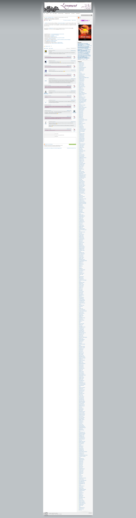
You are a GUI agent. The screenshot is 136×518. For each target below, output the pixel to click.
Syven (80, 457)
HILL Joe (80, 267)
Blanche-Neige (53, 41)
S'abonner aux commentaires (49, 144)
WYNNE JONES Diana (82, 503)
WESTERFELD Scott (82, 497)
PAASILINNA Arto (81, 385)
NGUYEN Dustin (81, 372)
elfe (85, 46)
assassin (85, 44)
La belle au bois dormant (52, 38)
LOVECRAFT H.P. (81, 328)
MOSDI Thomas (81, 364)
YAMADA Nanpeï (81, 504)
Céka (79, 132)
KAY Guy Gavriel (81, 291)
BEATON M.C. (81, 91)
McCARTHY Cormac (82, 347)
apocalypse (81, 44)
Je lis (50, 13)
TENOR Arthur (81, 464)
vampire (89, 55)
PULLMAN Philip (81, 403)
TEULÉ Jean (81, 465)
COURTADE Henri (81, 164)
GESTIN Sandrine (81, 234)
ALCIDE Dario (81, 66)
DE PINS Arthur (81, 180)
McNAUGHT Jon (81, 352)
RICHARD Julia (81, 408)
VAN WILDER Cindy (82, 482)
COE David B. (81, 149)
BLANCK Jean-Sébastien (82, 100)
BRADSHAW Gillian (82, 108)
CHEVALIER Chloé (81, 139)
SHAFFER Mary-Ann (82, 432)
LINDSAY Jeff (81, 324)
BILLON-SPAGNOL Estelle (83, 99)
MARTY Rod (81, 341)
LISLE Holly (80, 325)
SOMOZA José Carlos (82, 441)
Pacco (80, 386)
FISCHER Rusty (81, 219)
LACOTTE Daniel (81, 301)
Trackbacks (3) (68, 48)
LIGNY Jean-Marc (81, 323)
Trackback (51, 48)
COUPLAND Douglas (82, 163)
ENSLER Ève (81, 205)
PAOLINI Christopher (82, 387)
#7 (54, 78)
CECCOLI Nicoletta (81, 131)
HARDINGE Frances (82, 259)
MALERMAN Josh (81, 330)
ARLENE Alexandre (82, 76)
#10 (50, 95)
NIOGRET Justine (81, 377)
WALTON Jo (80, 491)
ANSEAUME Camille (82, 74)
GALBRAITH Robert (82, 228)
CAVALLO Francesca (82, 130)
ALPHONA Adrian (81, 69)
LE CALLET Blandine (82, 309)
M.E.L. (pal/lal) (55, 13)
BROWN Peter (81, 116)
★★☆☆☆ (84, 59)
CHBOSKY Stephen (82, 138)
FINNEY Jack (81, 218)
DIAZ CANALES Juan (82, 193)
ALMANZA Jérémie (81, 68)
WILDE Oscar (81, 498)
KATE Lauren (81, 289)
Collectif (80, 153)
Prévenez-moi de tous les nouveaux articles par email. (52, 146)
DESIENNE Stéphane (82, 189)
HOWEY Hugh (81, 274)
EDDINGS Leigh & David (82, 203)
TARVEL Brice (81, 463)
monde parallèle (87, 51)
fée (84, 48)
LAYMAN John (81, 308)
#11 (54, 100)
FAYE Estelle (81, 210)
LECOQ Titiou (81, 314)
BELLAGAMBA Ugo (82, 92)
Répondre (72, 50)
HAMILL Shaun (81, 258)
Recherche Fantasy (60, 13)
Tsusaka (80, 474)
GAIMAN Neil (81, 227)
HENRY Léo (80, 265)
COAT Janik (80, 148)
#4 (50, 65)
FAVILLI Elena (81, 209)
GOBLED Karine (81, 236)
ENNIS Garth (81, 204)
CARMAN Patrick (81, 126)
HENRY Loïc (81, 266)
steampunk (80, 54)
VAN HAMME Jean (81, 481)
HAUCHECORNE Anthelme (83, 260)
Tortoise (46, 52)
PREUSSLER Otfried (82, 401)
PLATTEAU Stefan (81, 396)
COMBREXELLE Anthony (82, 157)
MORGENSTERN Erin (82, 363)
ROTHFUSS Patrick (82, 417)
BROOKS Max (81, 114)
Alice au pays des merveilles (60, 37)
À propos (47, 13)
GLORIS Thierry (81, 235)
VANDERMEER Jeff (82, 483)
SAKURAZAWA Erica (82, 426)
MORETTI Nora (81, 362)
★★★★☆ (86, 58)
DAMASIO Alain (81, 173)
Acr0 (50, 20)
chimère (85, 45)
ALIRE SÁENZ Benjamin (82, 67)
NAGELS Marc (81, 369)
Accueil (44, 13)
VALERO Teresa (81, 479)
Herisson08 (74, 112)
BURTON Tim (81, 124)
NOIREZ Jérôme (81, 378)
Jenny (80, 281)
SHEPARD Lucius (81, 435)
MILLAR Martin (81, 354)
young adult (81, 57)
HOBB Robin (81, 268)
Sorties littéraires (81, 443)
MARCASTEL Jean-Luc (82, 332)
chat (83, 45)
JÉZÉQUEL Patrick (81, 282)
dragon (81, 46)
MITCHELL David (81, 355)
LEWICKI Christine (81, 320)
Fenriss (80, 213)
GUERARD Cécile (81, 252)
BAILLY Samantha (81, 85)
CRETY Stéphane (81, 165)
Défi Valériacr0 (78, 13)
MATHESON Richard (82, 344)
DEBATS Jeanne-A (81, 182)
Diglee (80, 194)
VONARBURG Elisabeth (82, 489)
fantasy (86, 47)
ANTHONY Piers (81, 75)
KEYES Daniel (81, 292)
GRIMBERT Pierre (81, 249)
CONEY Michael (81, 158)
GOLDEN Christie (81, 237)
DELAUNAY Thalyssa (82, 185)
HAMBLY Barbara (81, 257)
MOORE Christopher (82, 360)
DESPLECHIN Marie (82, 190)
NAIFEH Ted (80, 370)
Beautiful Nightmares (54, 36)
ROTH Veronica (81, 416)
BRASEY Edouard (81, 109)
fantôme (82, 48)
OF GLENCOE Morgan (82, 384)
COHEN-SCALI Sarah (82, 150)
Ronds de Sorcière (81, 412)
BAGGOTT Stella (81, 83)
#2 (50, 56)
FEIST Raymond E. (81, 212)
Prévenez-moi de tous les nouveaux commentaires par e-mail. (54, 145)
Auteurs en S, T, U (81, 82)
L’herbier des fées (59, 42)
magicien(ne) (82, 51)
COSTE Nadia (81, 162)
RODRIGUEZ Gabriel (82, 411)
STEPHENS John (81, 450)
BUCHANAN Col (81, 118)
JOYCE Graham (81, 285)
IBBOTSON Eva (81, 277)
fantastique (81, 47)
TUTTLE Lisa (81, 475)
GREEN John (81, 243)
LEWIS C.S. (80, 321)
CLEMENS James (81, 147)
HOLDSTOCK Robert (82, 269)
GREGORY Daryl (81, 245)
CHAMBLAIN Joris (81, 134)
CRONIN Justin (81, 166)
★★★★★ (80, 58)
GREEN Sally (81, 244)
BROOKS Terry (81, 115)
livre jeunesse (82, 51)
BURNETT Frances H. (82, 123)
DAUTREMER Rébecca (82, 177)
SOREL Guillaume (81, 442)
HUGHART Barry (81, 276)
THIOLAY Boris (81, 466)
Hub (79, 275)
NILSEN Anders (81, 376)
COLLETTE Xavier (81, 154)
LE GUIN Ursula (81, 312)
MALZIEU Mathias (81, 331)
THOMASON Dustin (82, 468)
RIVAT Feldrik (81, 410)
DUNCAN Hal (81, 197)
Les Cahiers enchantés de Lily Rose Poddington (63, 39)
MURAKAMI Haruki (81, 368)
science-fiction (80, 53)
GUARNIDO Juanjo (81, 250)
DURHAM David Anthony (82, 202)
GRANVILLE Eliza (81, 242)
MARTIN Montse (81, 340)
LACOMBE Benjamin (82, 300)
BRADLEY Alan (81, 106)
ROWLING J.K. (81, 420)
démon (83, 46)
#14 (50, 116)
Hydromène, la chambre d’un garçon (52, 40)
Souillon (80, 444)
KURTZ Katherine (81, 297)
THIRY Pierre (81, 467)
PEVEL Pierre (81, 394)
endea (46, 80)
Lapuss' (80, 304)
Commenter (74, 20)
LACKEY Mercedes (81, 299)
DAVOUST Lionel (81, 178)
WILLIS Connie (81, 499)
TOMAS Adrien (81, 473)
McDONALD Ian (81, 348)
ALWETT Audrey (81, 70)
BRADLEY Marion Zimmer (82, 107)
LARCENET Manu (81, 305)
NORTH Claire (81, 379)
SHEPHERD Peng (81, 436)
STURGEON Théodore (82, 456)
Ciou (79, 142)
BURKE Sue (80, 122)
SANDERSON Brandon (82, 427)
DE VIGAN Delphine (82, 181)
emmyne (45, 72)
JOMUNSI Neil (81, 283)
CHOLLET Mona (81, 141)
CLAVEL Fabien (81, 146)
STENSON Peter (81, 449)
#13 (50, 110)
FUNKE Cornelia (81, 225)
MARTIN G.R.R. (81, 338)
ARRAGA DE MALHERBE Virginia (84, 77)
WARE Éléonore (81, 492)
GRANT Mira (81, 241)
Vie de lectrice (81, 487)
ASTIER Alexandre (81, 78)
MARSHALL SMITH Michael (83, 337)
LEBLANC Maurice (81, 313)
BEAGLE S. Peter (81, 90)
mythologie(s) (80, 52)
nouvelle (86, 52)
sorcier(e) (86, 54)
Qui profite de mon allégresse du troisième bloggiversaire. (53, 148)
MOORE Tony (81, 361)
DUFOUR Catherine (82, 196)
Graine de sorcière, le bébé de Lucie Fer (57, 43)
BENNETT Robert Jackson (83, 93)
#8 (50, 85)
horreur (86, 48)
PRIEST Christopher (82, 402)
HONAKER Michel (81, 273)
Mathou (80, 345)
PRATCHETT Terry (81, 400)
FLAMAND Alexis (81, 220)
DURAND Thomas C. (82, 201)
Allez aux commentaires (68, 20)
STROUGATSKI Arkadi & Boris (83, 455)
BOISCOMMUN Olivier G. (82, 101)
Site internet (56, 136)
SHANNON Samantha (82, 433)
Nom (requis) (56, 133)
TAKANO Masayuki (81, 459)
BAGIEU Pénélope (81, 84)
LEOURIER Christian (82, 317)
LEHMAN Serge (81, 315)
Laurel (80, 307)
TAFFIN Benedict (81, 458)
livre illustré (88, 49)
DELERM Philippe (81, 186)
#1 (54, 50)
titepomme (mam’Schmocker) (47, 93)
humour (80, 49)
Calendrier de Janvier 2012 (71, 148)
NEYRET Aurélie (81, 371)
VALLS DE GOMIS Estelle (82, 480)
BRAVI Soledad (81, 110)
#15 (54, 121)
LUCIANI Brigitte (81, 329)
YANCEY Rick (81, 505)
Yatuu (80, 506)
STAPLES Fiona (81, 448)
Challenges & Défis (67, 13)
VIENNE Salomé (81, 488)
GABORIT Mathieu (81, 226)
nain (84, 52)
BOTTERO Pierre (81, 102)
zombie (85, 57)
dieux (89, 45)
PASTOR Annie (81, 388)
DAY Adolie (80, 179)
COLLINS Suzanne (81, 155)
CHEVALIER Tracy (81, 140)
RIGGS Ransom (81, 409)
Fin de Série (72, 13)
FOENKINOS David (81, 221)
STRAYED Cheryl (81, 452)
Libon (80, 322)
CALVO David (81, 125)
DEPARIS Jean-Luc (82, 188)
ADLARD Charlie (81, 63)
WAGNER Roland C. (82, 490)
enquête (87, 46)
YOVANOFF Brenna (82, 507)
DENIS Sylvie (81, 187)
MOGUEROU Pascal (82, 356)
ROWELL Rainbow (81, 419)
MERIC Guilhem (81, 353)
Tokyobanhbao (81, 471)
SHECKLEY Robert (81, 434)
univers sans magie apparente (84, 55)
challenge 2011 (51, 28)
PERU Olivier (81, 392)
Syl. (45, 102)
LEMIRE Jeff (80, 316)
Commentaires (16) (73, 48)
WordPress (45, 513)
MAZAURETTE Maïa (82, 346)
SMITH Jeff (80, 440)
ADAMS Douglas (81, 62)
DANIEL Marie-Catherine (82, 174)
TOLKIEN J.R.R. (81, 472)
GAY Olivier (80, 233)
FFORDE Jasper (81, 217)
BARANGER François (82, 86)
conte (87, 45)
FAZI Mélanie (81, 211)
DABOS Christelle (81, 171)
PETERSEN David (81, 393)
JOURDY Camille (81, 284)
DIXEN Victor (81, 195)
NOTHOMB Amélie (81, 380)
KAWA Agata (81, 290)
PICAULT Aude (81, 395)
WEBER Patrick (81, 495)
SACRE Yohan (81, 424)
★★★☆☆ (80, 59)
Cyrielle (80, 170)
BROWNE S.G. (81, 117)
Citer (74, 50)
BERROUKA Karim (81, 94)
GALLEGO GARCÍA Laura (82, 229)
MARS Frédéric (81, 336)
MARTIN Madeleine (82, 339)
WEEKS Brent (81, 496)
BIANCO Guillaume (81, 98)
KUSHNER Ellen (81, 298)
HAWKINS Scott (81, 261)
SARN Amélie (81, 428)
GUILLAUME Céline (82, 253)
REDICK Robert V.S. (82, 404)
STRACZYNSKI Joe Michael (83, 451)
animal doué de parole (83, 43)
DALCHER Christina (82, 172)
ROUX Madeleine (81, 418)
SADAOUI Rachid (81, 425)
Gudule (80, 251)
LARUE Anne (81, 306)
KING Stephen (81, 293)
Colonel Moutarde (81, 156)
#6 (50, 74)
